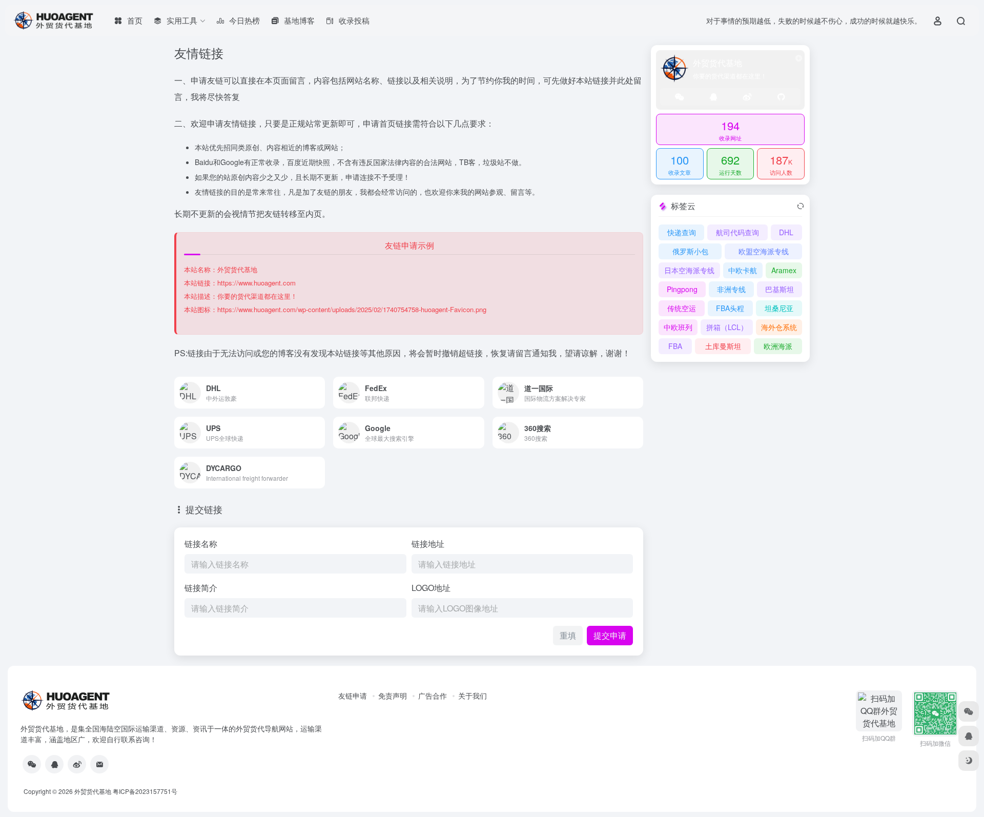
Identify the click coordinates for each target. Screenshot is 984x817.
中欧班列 (678, 327)
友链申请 (352, 695)
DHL (786, 232)
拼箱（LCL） (727, 327)
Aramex (783, 270)
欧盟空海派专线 (764, 251)
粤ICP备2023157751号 (145, 791)
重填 (568, 635)
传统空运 (681, 308)
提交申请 (609, 635)
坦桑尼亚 (779, 308)
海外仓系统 (779, 327)
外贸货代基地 (92, 791)
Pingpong (682, 289)
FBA (675, 346)
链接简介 (200, 588)
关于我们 (472, 695)
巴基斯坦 (779, 289)
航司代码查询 (737, 232)
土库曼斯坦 (723, 346)
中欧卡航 (742, 270)
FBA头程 (730, 308)
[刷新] (800, 206)
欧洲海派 (778, 346)
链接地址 (428, 543)
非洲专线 (731, 289)
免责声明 (392, 695)
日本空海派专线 (689, 270)
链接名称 (200, 543)
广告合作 (432, 695)
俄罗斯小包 (690, 251)
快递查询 (681, 232)
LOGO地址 (431, 588)
